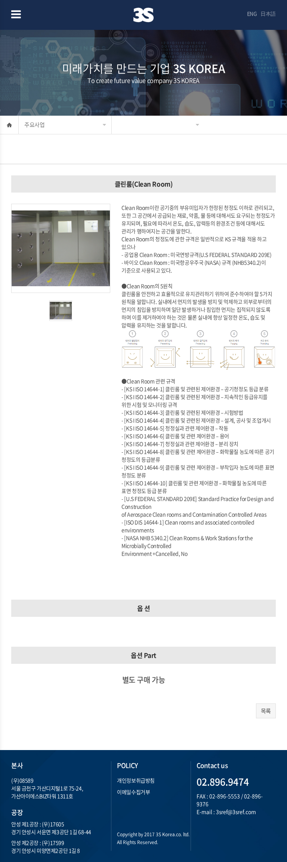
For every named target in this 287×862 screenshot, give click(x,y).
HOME (9, 125)
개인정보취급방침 (136, 780)
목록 (266, 711)
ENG (252, 13)
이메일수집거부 (133, 792)
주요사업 (34, 125)
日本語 (268, 13)
